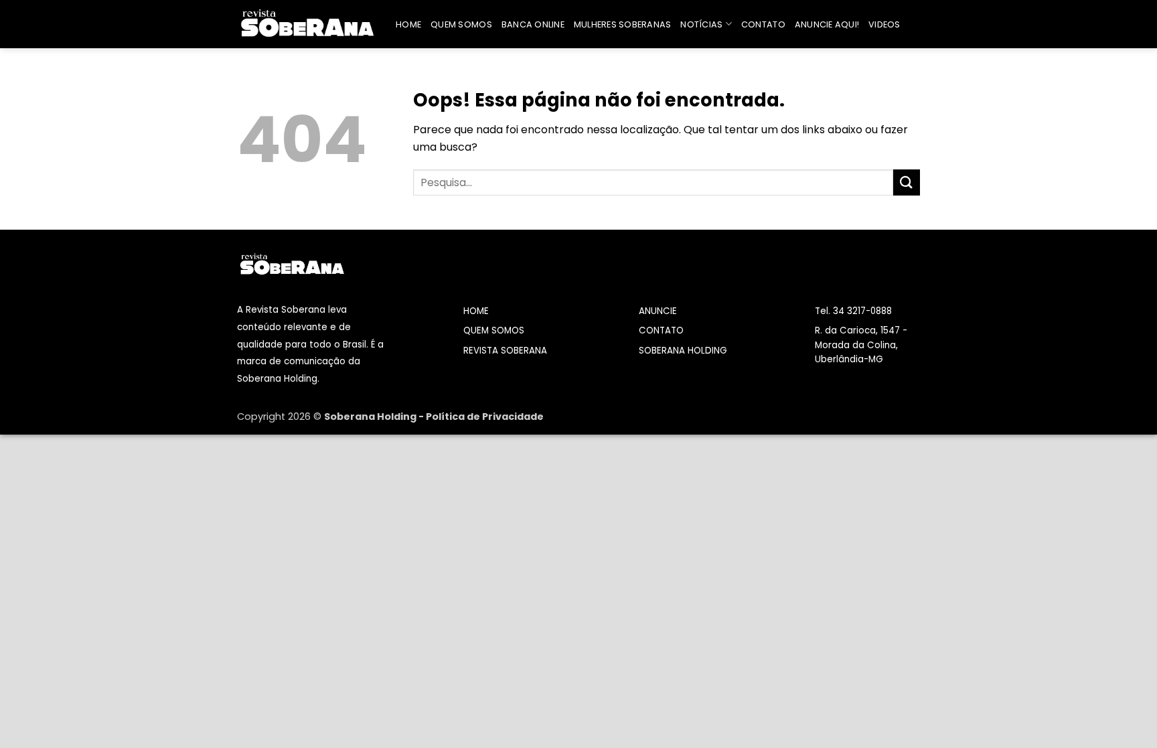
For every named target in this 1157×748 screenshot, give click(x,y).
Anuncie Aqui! (827, 24)
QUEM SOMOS (493, 330)
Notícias (701, 24)
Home (408, 24)
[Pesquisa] (915, 24)
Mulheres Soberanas (623, 24)
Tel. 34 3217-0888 (853, 311)
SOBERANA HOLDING (683, 350)
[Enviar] (906, 182)
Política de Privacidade (485, 416)
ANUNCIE (658, 311)
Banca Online (533, 24)
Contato (763, 24)
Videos (884, 24)
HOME (476, 311)
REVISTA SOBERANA (505, 350)
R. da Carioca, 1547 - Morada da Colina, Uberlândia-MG (861, 345)
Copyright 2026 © (280, 416)
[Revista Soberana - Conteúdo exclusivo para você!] (306, 23)
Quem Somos (461, 24)
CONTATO (661, 330)
